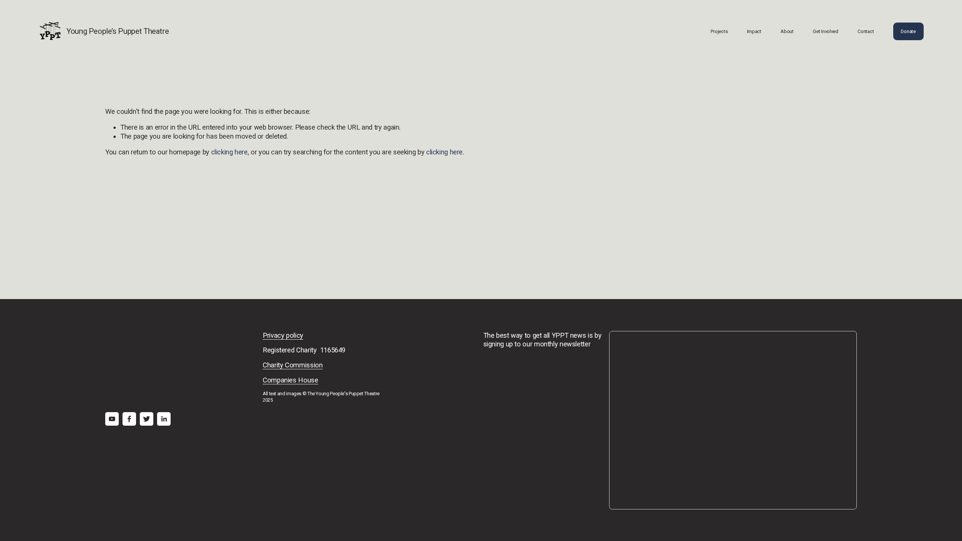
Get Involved (825, 31)
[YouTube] (112, 419)
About (787, 31)
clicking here (229, 152)
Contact (866, 31)
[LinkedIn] (164, 419)
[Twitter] (146, 419)
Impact (754, 31)
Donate (908, 31)
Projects (719, 31)
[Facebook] (129, 419)
